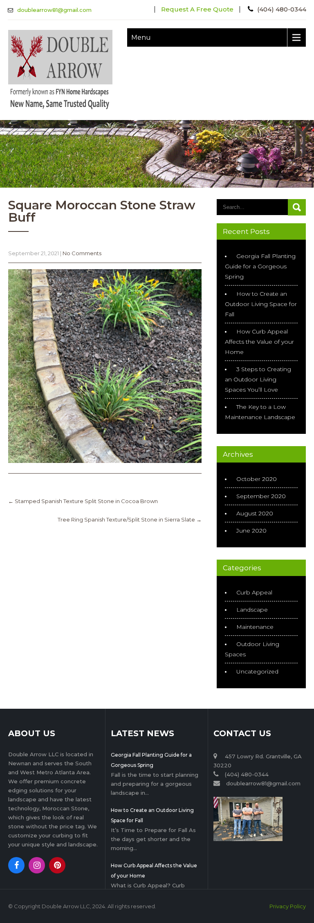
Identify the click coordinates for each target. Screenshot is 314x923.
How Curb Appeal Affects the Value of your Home (259, 342)
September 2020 (261, 496)
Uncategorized (257, 671)
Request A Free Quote (197, 9)
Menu (141, 37)
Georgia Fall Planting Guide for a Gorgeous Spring (260, 266)
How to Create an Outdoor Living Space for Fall (261, 304)
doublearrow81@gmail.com (54, 10)
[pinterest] (57, 865)
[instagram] (37, 865)
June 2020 (251, 530)
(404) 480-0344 (281, 9)
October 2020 (256, 479)
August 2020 (254, 513)
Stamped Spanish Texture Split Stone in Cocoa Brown (83, 501)
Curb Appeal (254, 592)
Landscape (252, 609)
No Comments (82, 253)
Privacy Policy (287, 906)
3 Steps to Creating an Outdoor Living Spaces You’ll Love (258, 379)
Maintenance (255, 626)
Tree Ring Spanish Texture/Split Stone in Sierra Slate (130, 519)
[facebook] (16, 865)
